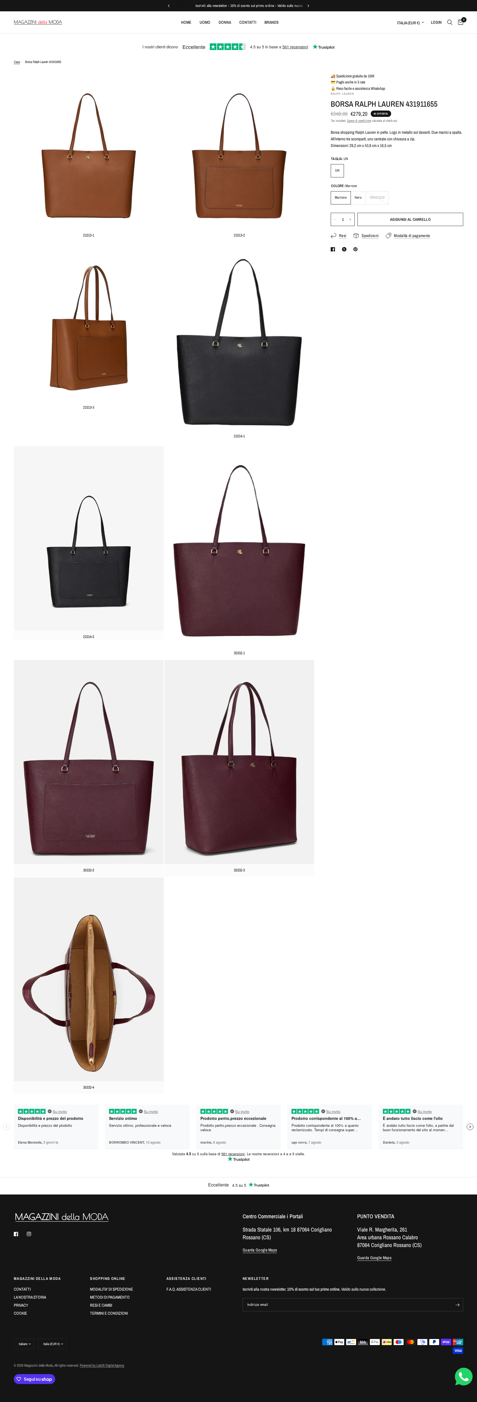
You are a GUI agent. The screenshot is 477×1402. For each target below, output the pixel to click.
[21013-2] (302, 82)
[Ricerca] (449, 22)
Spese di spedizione (359, 121)
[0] (459, 22)
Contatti (247, 22)
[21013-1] (152, 82)
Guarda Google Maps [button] (260, 1250)
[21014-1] (302, 254)
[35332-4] (152, 889)
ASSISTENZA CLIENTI (186, 1278)
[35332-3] (302, 671)
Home (186, 22)
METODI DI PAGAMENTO (110, 1297)
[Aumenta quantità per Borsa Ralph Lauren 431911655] (350, 219)
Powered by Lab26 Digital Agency (102, 1365)
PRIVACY (21, 1305)
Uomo (205, 22)
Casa (17, 62)
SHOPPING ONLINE (107, 1278)
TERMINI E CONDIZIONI (109, 1313)
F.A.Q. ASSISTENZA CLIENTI (188, 1289)
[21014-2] (152, 455)
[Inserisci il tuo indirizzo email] (457, 1304)
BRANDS (271, 22)
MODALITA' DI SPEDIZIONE (111, 1289)
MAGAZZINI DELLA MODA (37, 1278)
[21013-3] (152, 254)
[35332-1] (302, 455)
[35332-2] (152, 671)
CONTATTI (22, 1289)
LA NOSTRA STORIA (30, 1297)
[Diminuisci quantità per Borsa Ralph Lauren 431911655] (335, 219)
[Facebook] (20, 1234)
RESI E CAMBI (101, 1305)
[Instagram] (33, 1234)
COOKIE (20, 1313)
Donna (225, 22)
